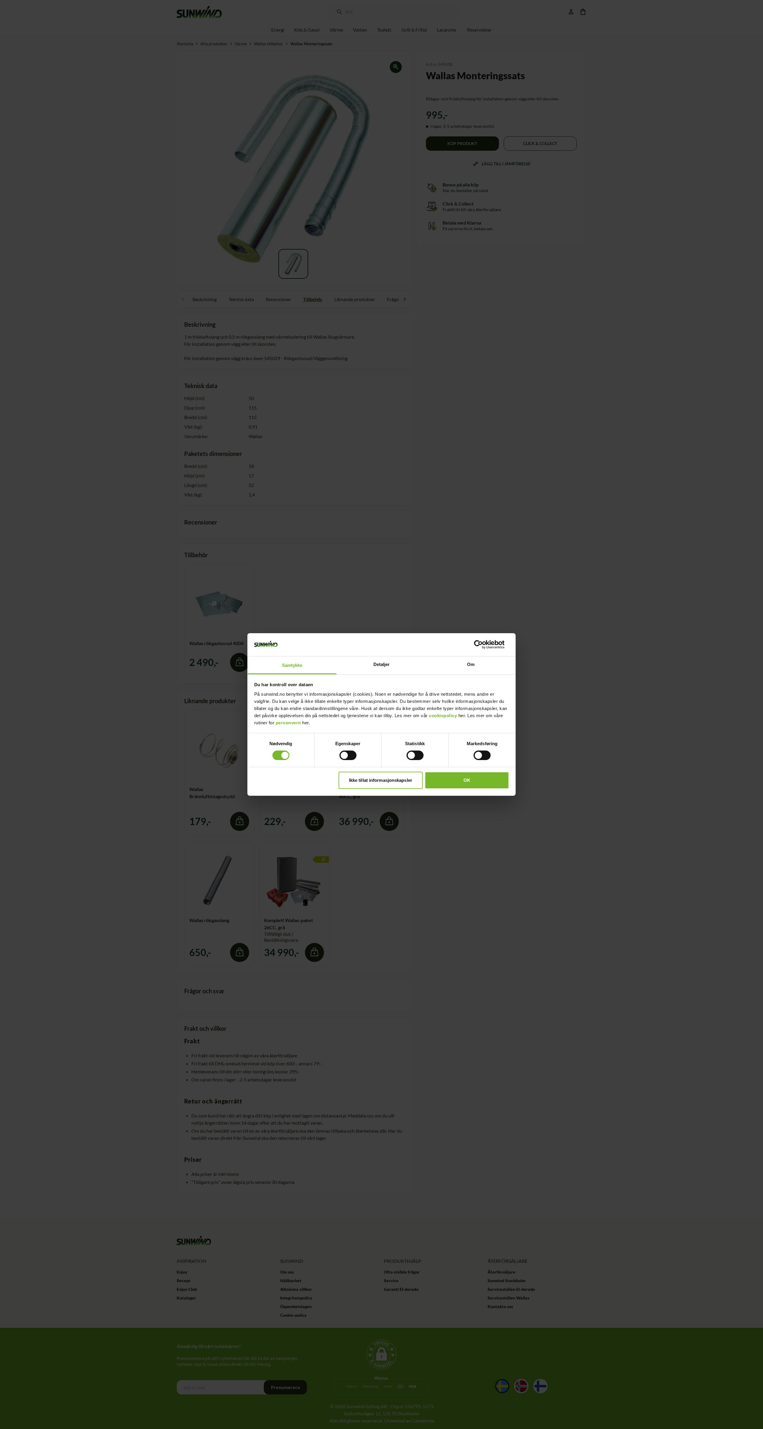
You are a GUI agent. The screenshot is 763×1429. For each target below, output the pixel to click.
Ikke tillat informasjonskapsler (380, 780)
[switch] (347, 755)
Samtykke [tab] (292, 665)
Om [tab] (470, 664)
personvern (288, 722)
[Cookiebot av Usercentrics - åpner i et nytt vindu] (483, 644)
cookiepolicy (443, 715)
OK (466, 780)
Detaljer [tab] (381, 664)
